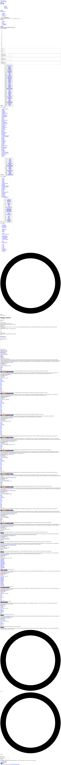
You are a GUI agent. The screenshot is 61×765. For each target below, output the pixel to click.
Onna (9, 89)
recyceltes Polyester (9, 211)
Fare (9, 73)
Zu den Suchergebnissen (5, 17)
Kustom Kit (9, 83)
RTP (3, 146)
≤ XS (9, 215)
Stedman (9, 100)
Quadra (3, 142)
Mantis (9, 84)
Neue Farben (9, 200)
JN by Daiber (9, 79)
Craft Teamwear (9, 71)
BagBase (3, 111)
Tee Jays (9, 101)
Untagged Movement (9, 102)
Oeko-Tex (9, 220)
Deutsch (2, 10)
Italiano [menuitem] (1, 11)
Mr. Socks (3, 133)
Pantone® (9, 27)
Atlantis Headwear (9, 65)
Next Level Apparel (5, 136)
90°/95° (9, 213)
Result (9, 95)
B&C (9, 66)
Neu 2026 (9, 199)
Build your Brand (9, 69)
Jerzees (9, 78)
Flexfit (9, 74)
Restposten (8, 201)
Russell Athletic (9, 97)
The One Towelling (5, 152)
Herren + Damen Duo (9, 207)
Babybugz (9, 67)
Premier (9, 90)
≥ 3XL (9, 216)
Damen (9, 204)
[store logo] (4, 1)
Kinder (9, 205)
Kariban (10, 80)
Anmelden (2, 763)
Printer (3, 139)
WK (9, 104)
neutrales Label (4, 249)
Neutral (10, 87)
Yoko (9, 105)
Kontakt (3, 13)
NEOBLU (9, 86)
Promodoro (9, 92)
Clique (9, 70)
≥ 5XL (3, 246)
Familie (9, 206)
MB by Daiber (9, 85)
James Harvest (9, 77)
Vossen (10, 103)
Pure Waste (9, 93)
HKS (14, 27)
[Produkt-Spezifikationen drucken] (0, 332)
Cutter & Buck (10, 72)
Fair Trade (8, 219)
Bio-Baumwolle (9, 208)
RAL (12, 27)
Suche (2, 59)
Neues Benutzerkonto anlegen (14, 764)
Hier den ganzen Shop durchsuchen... (6, 18)
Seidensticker (9, 98)
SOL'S (3, 148)
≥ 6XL (9, 218)
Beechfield (9, 68)
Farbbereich (2, 27)
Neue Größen (4, 226)
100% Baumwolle (8, 209)
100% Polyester (9, 210)
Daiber (3, 117)
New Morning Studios (9, 88)
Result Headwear (9, 96)
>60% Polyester (4, 237)
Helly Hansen (9, 76)
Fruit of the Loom (9, 75)
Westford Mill (4, 154)
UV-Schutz (8, 221)
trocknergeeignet (9, 214)
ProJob (10, 91)
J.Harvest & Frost (5, 123)
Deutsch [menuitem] (4, 11)
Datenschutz (4, 15)
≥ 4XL (9, 217)
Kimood (10, 81)
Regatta (9, 94)
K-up (3, 130)
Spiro (9, 99)
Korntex (9, 82)
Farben (1, 28)
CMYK (6, 27)
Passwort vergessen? (3, 762)
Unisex (9, 203)
